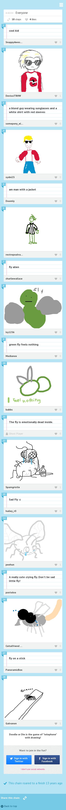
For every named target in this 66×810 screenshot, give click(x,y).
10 (4, 363)
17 (4, 653)
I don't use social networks (33, 769)
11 (4, 416)
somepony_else (15, 123)
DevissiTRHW (13, 95)
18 (4, 677)
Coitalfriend (13, 646)
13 (4, 494)
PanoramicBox (14, 669)
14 (4, 518)
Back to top (10, 806)
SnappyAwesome (15, 42)
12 (4, 440)
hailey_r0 (11, 511)
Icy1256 (10, 332)
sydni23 (10, 177)
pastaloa (11, 592)
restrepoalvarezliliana (19, 254)
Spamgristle (13, 487)
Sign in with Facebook (49, 760)
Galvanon (11, 723)
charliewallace (14, 278)
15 (4, 571)
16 (4, 599)
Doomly (10, 201)
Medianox (11, 356)
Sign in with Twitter (20, 760)
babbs (9, 409)
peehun (10, 564)
